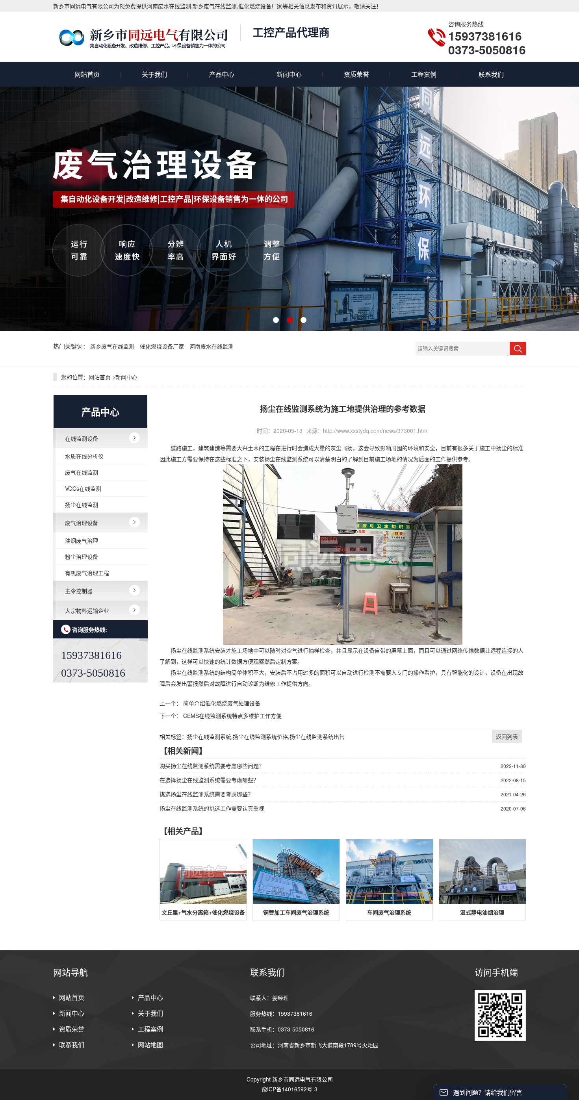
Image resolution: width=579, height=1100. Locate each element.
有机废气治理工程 (87, 573)
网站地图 (150, 1044)
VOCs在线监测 (83, 488)
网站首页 (87, 74)
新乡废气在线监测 (113, 346)
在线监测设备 (81, 438)
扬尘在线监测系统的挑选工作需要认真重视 (212, 808)
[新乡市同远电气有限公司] (142, 37)
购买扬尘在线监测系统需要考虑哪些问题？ (212, 766)
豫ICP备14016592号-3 (289, 1089)
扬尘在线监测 (81, 504)
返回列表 (507, 736)
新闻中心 (289, 74)
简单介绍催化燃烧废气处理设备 (221, 703)
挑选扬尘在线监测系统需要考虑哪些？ (206, 794)
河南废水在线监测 (211, 346)
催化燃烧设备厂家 (163, 346)
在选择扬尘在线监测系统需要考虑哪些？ (209, 780)
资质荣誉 (356, 74)
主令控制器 (79, 591)
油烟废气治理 (81, 540)
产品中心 (221, 74)
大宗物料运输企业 (87, 610)
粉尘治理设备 (81, 556)
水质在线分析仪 (84, 456)
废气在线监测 (81, 472)
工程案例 (423, 74)
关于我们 (154, 74)
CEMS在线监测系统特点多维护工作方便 (232, 716)
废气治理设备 (81, 523)
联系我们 (491, 74)
